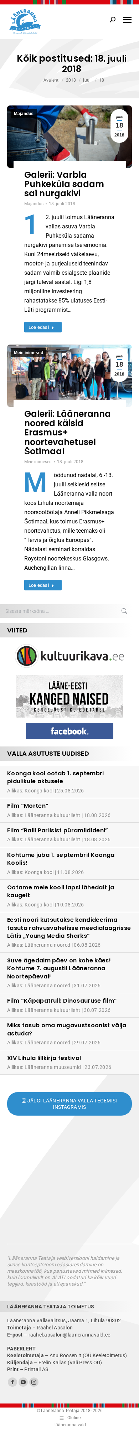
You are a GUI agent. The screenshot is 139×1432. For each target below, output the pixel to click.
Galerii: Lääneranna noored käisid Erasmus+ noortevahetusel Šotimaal (67, 432)
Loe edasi (39, 327)
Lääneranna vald (69, 1424)
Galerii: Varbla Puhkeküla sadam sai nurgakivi (64, 184)
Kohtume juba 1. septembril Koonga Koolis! (61, 859)
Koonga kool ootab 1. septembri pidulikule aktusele (55, 777)
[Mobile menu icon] (127, 19)
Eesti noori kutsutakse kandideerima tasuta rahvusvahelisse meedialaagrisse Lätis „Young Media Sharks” (69, 928)
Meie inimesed (28, 352)
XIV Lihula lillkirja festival (44, 1058)
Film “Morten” (27, 806)
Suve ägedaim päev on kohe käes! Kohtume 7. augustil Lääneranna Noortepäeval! (59, 968)
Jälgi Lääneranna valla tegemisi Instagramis (71, 1104)
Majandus (24, 113)
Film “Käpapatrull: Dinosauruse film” (62, 1001)
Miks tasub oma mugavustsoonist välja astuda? (67, 1029)
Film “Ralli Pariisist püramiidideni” (57, 830)
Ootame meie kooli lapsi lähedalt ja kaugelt (60, 891)
